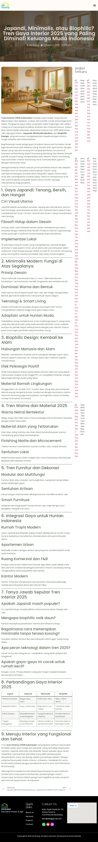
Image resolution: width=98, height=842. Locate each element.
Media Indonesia (21, 130)
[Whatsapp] (44, 824)
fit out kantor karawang (60, 251)
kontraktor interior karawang (20, 159)
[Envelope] (48, 824)
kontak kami (7, 774)
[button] (95, 5)
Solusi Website (75, 836)
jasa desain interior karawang (54, 156)
